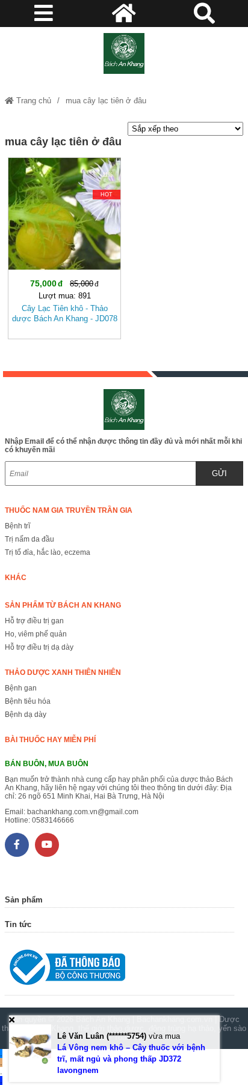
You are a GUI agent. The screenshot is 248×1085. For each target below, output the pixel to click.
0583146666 (53, 820)
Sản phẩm (24, 899)
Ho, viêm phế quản (36, 634)
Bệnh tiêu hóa (28, 701)
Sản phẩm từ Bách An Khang (63, 605)
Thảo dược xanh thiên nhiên (63, 672)
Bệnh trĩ (17, 526)
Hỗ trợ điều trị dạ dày (39, 647)
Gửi (219, 473)
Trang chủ (32, 100)
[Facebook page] (17, 845)
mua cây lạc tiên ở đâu (106, 100)
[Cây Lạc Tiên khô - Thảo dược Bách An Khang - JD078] (64, 246)
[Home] (124, 53)
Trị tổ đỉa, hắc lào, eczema (47, 552)
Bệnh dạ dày (25, 714)
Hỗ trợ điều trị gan (34, 621)
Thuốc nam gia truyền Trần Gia (68, 510)
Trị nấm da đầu (29, 539)
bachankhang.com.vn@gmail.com (82, 812)
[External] (119, 970)
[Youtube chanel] (47, 845)
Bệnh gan (21, 688)
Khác (15, 577)
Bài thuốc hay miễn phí (50, 740)
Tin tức (18, 924)
